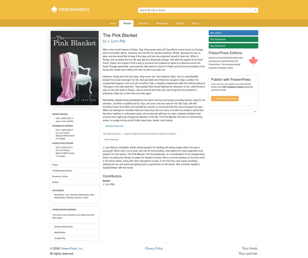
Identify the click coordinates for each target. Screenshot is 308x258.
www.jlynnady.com (114, 125)
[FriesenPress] (72, 9)
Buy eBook (216, 32)
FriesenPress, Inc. (71, 248)
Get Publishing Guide (226, 98)
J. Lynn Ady (116, 40)
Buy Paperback (218, 39)
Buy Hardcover (218, 45)
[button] (195, 23)
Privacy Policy (154, 248)
